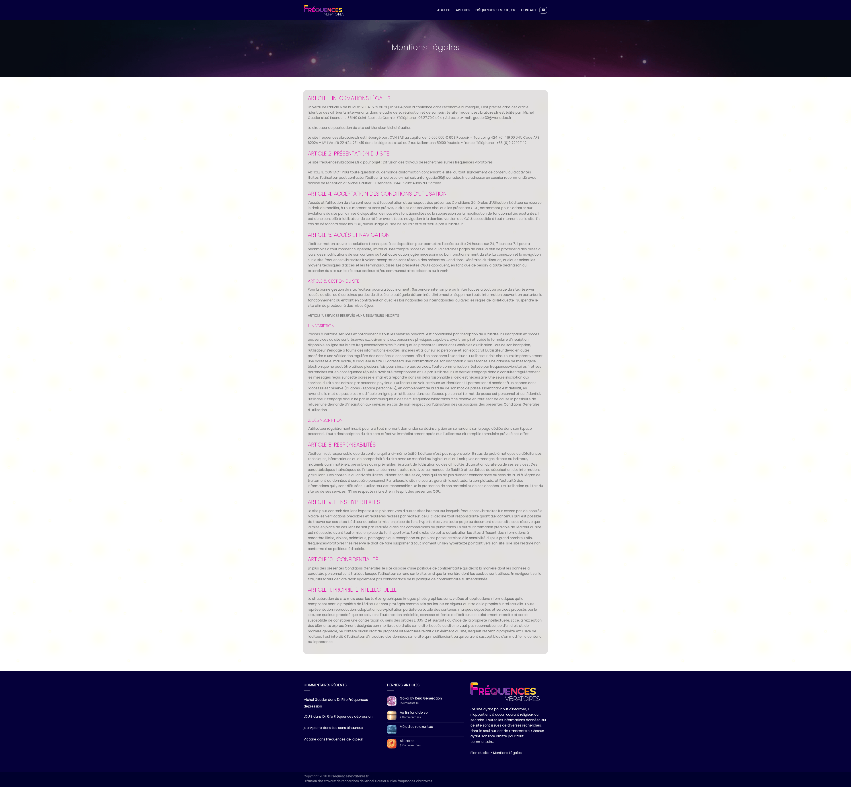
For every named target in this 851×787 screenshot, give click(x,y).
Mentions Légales (507, 752)
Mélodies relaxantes (416, 727)
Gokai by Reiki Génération (421, 698)
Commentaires (410, 717)
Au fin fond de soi (414, 713)
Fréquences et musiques (495, 10)
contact (528, 10)
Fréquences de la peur (344, 739)
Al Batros (407, 741)
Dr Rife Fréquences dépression (347, 716)
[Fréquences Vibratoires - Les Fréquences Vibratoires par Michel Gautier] (324, 10)
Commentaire (409, 703)
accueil (443, 10)
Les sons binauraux (347, 727)
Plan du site (480, 752)
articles (463, 10)
